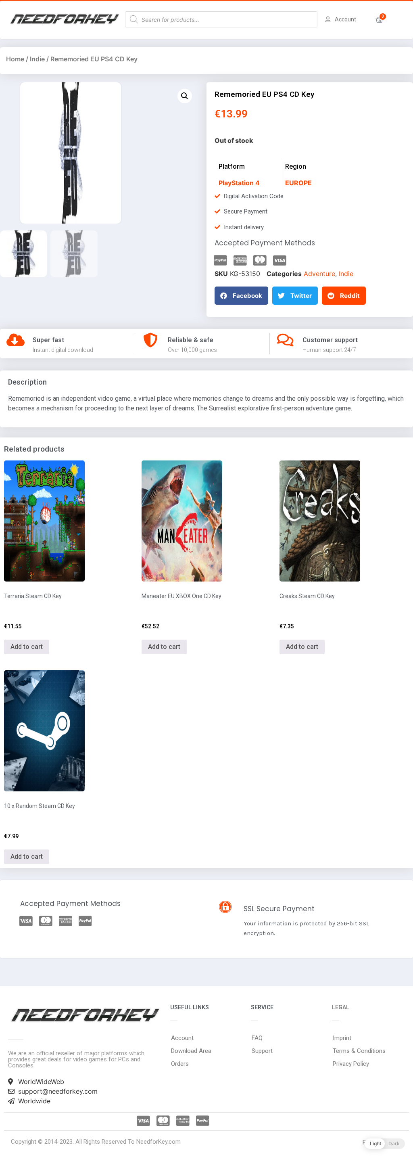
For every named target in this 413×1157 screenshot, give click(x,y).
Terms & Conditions (359, 1050)
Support (262, 1050)
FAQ (257, 1038)
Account (182, 1038)
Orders (180, 1063)
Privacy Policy (351, 1063)
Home (15, 59)
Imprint (342, 1038)
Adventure (319, 274)
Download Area (191, 1050)
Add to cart (26, 647)
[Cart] (379, 20)
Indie (37, 59)
